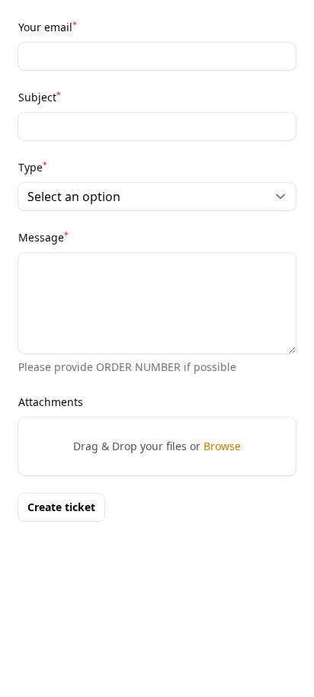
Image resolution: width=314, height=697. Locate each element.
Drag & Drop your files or (157, 446)
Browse (222, 446)
